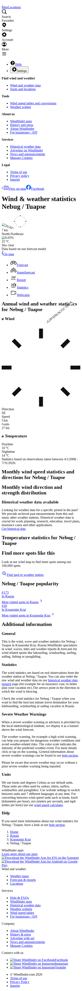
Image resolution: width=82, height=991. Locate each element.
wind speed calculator (48, 805)
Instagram (61, 963)
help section (70, 755)
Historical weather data (25, 146)
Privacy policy (19, 176)
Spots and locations (23, 89)
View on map (17, 188)
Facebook (37, 188)
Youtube (60, 967)
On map (8, 254)
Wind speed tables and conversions (33, 103)
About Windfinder (22, 128)
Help (18, 64)
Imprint (15, 179)
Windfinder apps (21, 121)
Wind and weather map (25, 85)
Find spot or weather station (25, 575)
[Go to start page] (2, 3)
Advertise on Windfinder (26, 150)
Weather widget (20, 107)
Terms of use (18, 172)
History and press (21, 125)
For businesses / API (23, 132)
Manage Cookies (21, 158)
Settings (22, 71)
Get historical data (14, 529)
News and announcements (27, 154)
